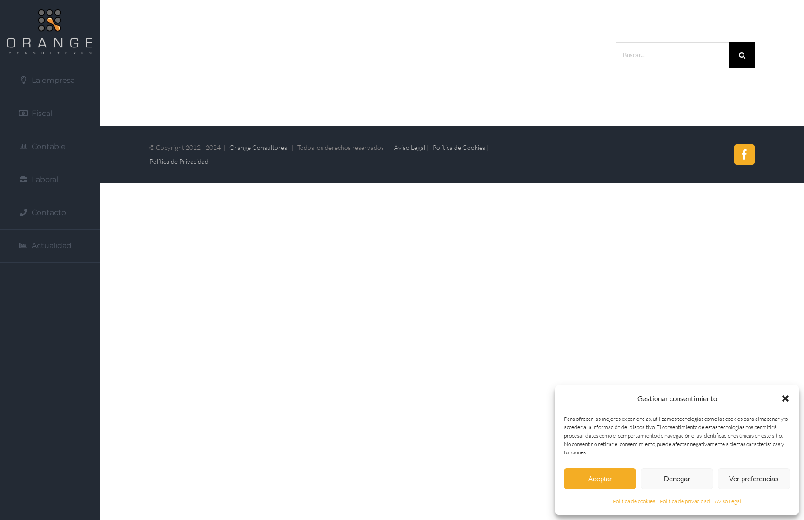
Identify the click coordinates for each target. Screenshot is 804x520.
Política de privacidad (685, 501)
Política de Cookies (459, 147)
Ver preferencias (754, 479)
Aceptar (600, 479)
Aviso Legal (728, 501)
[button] (785, 398)
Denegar (677, 479)
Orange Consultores (258, 147)
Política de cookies (634, 501)
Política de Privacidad (178, 161)
